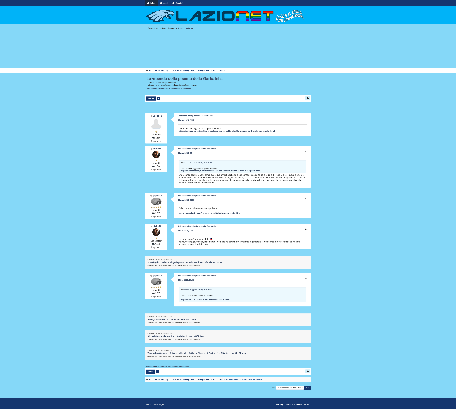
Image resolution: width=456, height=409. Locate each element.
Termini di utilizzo (292, 405)
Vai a (273, 388)
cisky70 (157, 148)
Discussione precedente (158, 88)
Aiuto (278, 405)
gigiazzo (157, 195)
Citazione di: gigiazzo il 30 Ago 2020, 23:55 (197, 290)
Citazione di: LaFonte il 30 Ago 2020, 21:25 (197, 163)
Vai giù (151, 98)
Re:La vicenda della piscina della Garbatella (197, 148)
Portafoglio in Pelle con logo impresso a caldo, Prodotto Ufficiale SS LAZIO (184, 262)
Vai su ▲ (307, 405)
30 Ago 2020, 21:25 (186, 120)
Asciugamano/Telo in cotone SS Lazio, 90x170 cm (171, 319)
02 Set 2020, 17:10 (186, 231)
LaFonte (157, 115)
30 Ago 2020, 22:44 (186, 153)
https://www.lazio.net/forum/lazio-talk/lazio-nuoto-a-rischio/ (209, 213)
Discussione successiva (180, 88)
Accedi (180, 28)
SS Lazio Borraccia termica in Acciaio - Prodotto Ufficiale (175, 336)
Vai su (150, 372)
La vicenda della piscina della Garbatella (185, 78)
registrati (189, 28)
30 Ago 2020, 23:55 (186, 200)
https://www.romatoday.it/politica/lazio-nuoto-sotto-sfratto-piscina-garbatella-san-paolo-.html (227, 131)
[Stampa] (307, 98)
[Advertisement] (228, 50)
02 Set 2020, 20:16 (186, 280)
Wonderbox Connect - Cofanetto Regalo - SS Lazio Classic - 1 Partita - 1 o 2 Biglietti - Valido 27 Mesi (196, 353)
